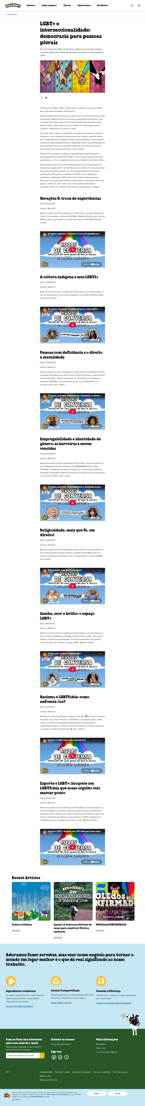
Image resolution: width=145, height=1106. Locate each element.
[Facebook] (54, 1057)
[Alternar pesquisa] (132, 5)
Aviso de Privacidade (81, 1072)
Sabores (31, 5)
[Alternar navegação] (139, 5)
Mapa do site (45, 1076)
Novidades (102, 5)
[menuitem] (31, 5)
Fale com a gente (120, 1072)
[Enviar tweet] (42, 97)
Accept (117, 1093)
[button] (8, 1072)
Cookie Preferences (36, 1096)
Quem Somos (84, 5)
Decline (96, 1093)
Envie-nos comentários (61, 1044)
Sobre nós (100, 1048)
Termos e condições (101, 1072)
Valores (67, 5)
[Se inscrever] (42, 1055)
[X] (66, 1057)
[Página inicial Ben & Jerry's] (13, 5)
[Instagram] (60, 1057)
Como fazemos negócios (106, 1052)
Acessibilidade (46, 1072)
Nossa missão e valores (61, 1002)
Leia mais (16, 930)
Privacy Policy (62, 1094)
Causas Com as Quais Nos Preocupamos (113, 1003)
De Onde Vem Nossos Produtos (19, 1006)
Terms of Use (51, 1094)
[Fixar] (46, 97)
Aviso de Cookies (62, 1072)
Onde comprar (49, 5)
